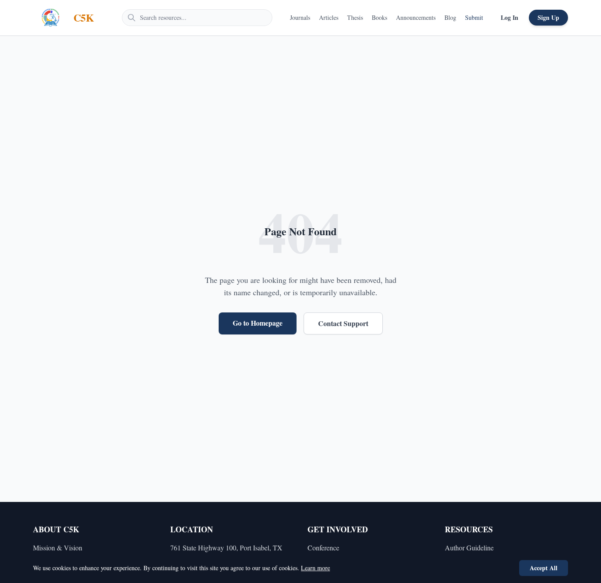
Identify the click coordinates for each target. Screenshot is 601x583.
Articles (328, 17)
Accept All (543, 567)
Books (379, 17)
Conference (323, 547)
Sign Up (548, 17)
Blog (450, 17)
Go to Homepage (257, 323)
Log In (509, 17)
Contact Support (343, 323)
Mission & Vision (57, 547)
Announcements (416, 17)
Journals (300, 17)
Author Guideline (469, 547)
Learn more (315, 568)
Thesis (355, 17)
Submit (474, 17)
